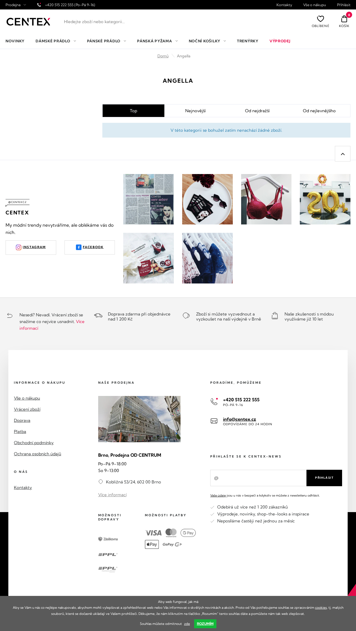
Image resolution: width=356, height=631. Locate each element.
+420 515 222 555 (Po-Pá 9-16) (70, 5)
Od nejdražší (257, 110)
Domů (163, 55)
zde (187, 624)
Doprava (22, 420)
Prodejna (13, 5)
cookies (321, 607)
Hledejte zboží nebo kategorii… (94, 21)
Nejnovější (195, 110)
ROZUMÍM (205, 624)
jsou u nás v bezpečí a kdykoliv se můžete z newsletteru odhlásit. (265, 495)
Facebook (93, 247)
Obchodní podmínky (34, 443)
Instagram (34, 247)
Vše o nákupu (314, 5)
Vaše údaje (218, 495)
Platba (20, 431)
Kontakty (284, 5)
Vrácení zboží (27, 409)
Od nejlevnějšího (319, 110)
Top (133, 110)
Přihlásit (343, 5)
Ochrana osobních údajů (37, 454)
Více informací (112, 494)
